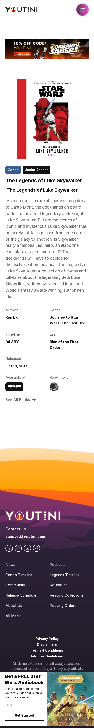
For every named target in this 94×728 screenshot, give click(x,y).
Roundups (59, 585)
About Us (13, 605)
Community (15, 585)
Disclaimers (47, 644)
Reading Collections (67, 595)
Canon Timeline (18, 575)
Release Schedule (20, 595)
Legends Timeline (65, 575)
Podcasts (57, 564)
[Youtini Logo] (21, 10)
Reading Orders (63, 605)
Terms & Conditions (47, 650)
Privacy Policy (47, 639)
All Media (13, 616)
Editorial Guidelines (47, 656)
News (10, 564)
